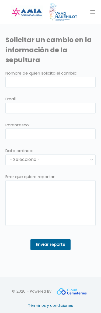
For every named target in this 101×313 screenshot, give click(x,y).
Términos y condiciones (50, 305)
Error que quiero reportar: (30, 176)
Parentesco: (17, 125)
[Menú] (92, 12)
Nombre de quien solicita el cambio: (41, 73)
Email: (10, 99)
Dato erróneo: (19, 150)
